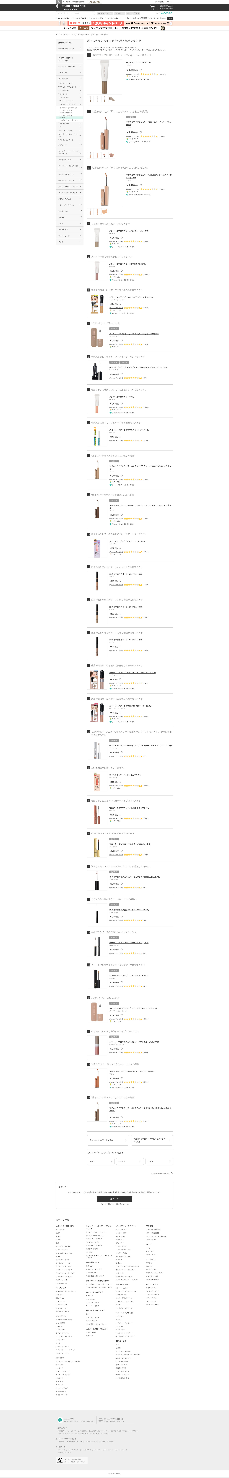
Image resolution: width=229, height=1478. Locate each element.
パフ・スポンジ (121, 1229)
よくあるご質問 (63, 1434)
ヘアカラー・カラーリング (94, 1245)
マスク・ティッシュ (122, 1375)
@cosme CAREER (63, 1452)
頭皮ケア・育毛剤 (92, 1249)
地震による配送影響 (140, 18)
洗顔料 (58, 1233)
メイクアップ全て (65, 83)
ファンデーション (62, 1305)
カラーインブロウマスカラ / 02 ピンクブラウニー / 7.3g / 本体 (134, 1042)
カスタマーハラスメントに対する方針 (92, 1442)
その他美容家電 (151, 1240)
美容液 (58, 1240)
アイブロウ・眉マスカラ (64, 1336)
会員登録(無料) (159, 2)
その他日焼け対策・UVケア (95, 1276)
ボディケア (59, 1365)
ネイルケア (59, 1385)
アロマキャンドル (122, 1361)
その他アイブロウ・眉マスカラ (69, 120)
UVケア (109, 13)
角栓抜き (119, 1263)
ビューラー (119, 1243)
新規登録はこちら (122, 1204)
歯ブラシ (149, 1266)
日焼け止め (89, 1266)
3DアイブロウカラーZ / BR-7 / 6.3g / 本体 (125, 640)
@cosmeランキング (72, 1450)
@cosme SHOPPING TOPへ (160, 1173)
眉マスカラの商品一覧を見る (101, 1140)
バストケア (59, 1378)
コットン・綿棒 (121, 1233)
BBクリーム (60, 1295)
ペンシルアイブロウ (66, 110)
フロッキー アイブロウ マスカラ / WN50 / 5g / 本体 (129, 844)
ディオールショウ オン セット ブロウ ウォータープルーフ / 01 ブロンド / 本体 (140, 746)
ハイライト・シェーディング (65, 1350)
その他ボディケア (62, 1395)
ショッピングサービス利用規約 (77, 1431)
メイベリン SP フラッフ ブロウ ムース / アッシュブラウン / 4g (134, 334)
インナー (149, 1248)
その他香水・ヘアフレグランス (96, 1324)
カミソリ (119, 1260)
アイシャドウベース (62, 1333)
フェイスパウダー (62, 1308)
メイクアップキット (152, 1294)
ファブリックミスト (122, 1371)
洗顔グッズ (119, 1240)
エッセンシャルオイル (123, 1358)
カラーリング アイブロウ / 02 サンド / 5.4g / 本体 (128, 943)
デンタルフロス (151, 1269)
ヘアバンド (119, 1326)
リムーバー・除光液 (92, 1306)
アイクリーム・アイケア (64, 1270)
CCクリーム (60, 1298)
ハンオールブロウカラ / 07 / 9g (121, 397)
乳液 (57, 1243)
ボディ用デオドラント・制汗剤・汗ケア (99, 1284)
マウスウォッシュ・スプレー (155, 1273)
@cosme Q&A (96, 1450)
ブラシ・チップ (121, 1246)
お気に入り (141, 70)
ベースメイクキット (152, 1291)
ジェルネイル (90, 1299)
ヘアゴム (119, 1320)
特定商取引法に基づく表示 (118, 1431)
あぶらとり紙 (120, 1236)
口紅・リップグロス (62, 1346)
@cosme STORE (120, 1450)
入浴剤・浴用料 (91, 1332)
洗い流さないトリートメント (95, 1235)
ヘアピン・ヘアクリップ (124, 1323)
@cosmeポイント (108, 1450)
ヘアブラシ (119, 1316)
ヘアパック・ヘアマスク (94, 1239)
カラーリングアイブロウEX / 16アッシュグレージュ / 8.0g (132, 673)
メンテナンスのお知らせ (157, 18)
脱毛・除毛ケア (61, 1391)
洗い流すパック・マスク (64, 1266)
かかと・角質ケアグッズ (124, 1298)
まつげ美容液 (60, 1323)
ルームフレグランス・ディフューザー (128, 1355)
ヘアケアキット (151, 1301)
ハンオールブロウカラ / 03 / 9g (138, 62)
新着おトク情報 (95, 2)
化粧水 (58, 1236)
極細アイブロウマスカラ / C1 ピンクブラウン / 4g (129, 808)
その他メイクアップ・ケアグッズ (127, 1280)
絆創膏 (118, 1305)
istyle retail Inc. (115, 1473)
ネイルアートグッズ (92, 1302)
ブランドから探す (97, 18)
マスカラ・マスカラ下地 (64, 1320)
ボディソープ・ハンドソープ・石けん (68, 1361)
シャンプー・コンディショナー (96, 1232)
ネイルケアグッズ (62, 1388)
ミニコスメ (101, 13)
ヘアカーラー (120, 1330)
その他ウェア (150, 1254)
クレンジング (60, 1229)
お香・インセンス (122, 1365)
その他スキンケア (62, 1283)
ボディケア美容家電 (152, 1233)
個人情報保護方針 (72, 1442)
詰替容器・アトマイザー (124, 1276)
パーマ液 (89, 1252)
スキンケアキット (152, 1288)
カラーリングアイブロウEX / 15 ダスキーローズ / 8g (130, 706)
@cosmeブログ (84, 1450)
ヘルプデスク (134, 1431)
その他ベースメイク (62, 1311)
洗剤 (117, 1345)
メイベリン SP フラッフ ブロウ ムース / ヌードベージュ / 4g (133, 1008)
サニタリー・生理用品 (123, 1351)
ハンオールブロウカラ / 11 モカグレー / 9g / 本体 (128, 231)
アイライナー (60, 1340)
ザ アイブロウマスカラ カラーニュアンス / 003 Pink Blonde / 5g (134, 877)
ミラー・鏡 (119, 1273)
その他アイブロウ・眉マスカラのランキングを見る (150, 1140)
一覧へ (170, 18)
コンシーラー (60, 1301)
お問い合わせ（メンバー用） (99, 1434)
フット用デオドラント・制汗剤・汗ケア (99, 1287)
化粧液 (58, 1256)
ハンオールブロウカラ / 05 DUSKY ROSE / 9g (127, 264)
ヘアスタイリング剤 (92, 1242)
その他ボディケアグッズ (124, 1308)
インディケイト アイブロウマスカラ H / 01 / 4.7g (128, 975)
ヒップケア (59, 1381)
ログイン (169, 2)
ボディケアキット (152, 1298)
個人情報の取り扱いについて (98, 1431)
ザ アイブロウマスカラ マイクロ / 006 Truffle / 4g (129, 910)
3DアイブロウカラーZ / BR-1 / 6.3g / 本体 (125, 574)
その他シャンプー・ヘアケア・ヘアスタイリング (99, 1257)
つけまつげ (59, 1326)
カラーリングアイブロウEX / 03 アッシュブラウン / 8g (131, 297)
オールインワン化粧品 (63, 1246)
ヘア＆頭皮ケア (119, 13)
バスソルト (89, 1336)
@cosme (60, 1450)
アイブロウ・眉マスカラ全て (68, 108)
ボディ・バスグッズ (122, 1288)
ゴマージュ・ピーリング (64, 1276)
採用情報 (110, 1442)
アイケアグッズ (121, 1295)
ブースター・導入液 (62, 1260)
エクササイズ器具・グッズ (124, 1301)
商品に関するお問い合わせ (79, 1434)
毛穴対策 (136, 13)
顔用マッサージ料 (62, 1280)
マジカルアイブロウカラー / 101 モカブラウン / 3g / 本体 (132, 1071)
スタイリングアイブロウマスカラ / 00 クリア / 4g (129, 430)
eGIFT (129, 13)
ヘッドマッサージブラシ (124, 1333)
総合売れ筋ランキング (66, 48)
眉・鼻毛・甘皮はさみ (123, 1256)
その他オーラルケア (152, 1279)
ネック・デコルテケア (63, 1375)
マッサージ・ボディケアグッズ (126, 1291)
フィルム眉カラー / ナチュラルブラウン (125, 775)
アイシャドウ (60, 1330)
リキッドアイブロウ (66, 115)
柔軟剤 (118, 1348)
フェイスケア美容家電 (153, 1229)
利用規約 (61, 1431)
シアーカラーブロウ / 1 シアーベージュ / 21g (127, 541)
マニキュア (89, 1296)
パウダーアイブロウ (66, 112)
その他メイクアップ (62, 1353)
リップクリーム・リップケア (65, 1273)
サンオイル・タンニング (94, 1269)
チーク (58, 1343)
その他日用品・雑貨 (122, 1378)
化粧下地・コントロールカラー (66, 1291)
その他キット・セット (153, 1304)
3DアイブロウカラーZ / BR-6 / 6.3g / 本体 (125, 607)
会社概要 (61, 1442)
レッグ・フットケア (62, 1371)
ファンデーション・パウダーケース (127, 1266)
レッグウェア (150, 1251)
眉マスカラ (63, 117)
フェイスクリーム (62, 1250)
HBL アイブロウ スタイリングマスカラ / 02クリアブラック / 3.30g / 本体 (138, 367)
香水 (87, 1314)
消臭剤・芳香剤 (121, 1368)
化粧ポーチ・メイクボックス (125, 1270)
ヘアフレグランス (92, 1321)
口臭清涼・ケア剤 (152, 1276)
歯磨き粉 (149, 1263)
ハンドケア (59, 1368)
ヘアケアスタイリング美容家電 (156, 1236)
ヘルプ (157, 13)
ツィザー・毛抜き (122, 1253)
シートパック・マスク (63, 1263)
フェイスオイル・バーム (64, 1253)
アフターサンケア (92, 1272)
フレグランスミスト (92, 1317)
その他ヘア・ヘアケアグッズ (125, 1336)
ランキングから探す (81, 18)
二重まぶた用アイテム (123, 1250)
